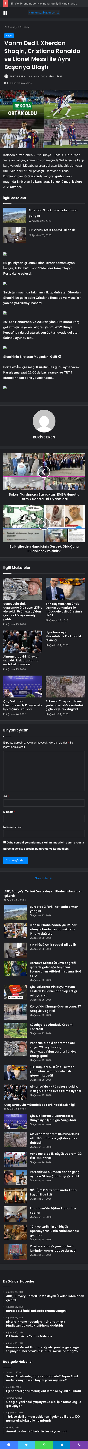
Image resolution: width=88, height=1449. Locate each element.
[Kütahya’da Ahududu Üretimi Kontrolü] (15, 1030)
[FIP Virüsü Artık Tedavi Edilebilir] (14, 235)
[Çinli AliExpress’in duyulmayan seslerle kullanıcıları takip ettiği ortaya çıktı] (15, 992)
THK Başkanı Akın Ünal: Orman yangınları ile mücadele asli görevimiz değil (64, 609)
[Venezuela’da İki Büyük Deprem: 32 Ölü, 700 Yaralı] (15, 1159)
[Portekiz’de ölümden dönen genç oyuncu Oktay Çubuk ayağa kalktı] (15, 1177)
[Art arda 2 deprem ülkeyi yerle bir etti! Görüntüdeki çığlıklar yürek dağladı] (65, 687)
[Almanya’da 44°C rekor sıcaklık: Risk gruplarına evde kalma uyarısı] (22, 642)
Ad (6, 796)
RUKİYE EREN (17, 76)
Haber (25, 27)
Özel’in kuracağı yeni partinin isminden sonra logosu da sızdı (53, 1248)
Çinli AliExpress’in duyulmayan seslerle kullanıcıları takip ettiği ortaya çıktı (53, 991)
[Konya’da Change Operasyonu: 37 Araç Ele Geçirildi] (15, 1012)
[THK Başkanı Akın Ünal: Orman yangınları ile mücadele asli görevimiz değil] (65, 589)
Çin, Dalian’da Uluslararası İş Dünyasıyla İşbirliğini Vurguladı (22, 705)
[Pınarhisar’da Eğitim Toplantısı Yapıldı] (15, 1214)
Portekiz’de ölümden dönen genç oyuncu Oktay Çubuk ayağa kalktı (55, 1174)
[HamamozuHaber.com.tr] (44, 12)
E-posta (9, 811)
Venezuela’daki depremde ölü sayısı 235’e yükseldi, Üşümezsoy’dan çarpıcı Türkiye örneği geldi (22, 611)
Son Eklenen (44, 878)
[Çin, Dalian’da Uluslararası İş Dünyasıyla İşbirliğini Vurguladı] (22, 687)
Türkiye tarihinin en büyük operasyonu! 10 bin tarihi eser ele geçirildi (54, 1231)
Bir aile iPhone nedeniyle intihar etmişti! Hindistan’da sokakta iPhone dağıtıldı (53, 929)
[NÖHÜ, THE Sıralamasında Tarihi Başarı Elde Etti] (15, 1195)
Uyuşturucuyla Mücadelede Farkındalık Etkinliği (64, 636)
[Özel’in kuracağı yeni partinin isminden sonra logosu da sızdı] (15, 1252)
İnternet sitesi (12, 827)
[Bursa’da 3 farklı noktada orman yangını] (14, 215)
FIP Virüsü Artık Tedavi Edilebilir (52, 230)
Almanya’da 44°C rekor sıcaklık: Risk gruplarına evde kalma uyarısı (21, 660)
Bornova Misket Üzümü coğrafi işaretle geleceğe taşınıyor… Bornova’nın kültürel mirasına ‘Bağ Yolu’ (55, 969)
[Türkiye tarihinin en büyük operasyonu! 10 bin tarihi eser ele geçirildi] (15, 1232)
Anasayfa (13, 27)
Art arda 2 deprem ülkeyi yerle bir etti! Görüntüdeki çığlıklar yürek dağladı (65, 705)
